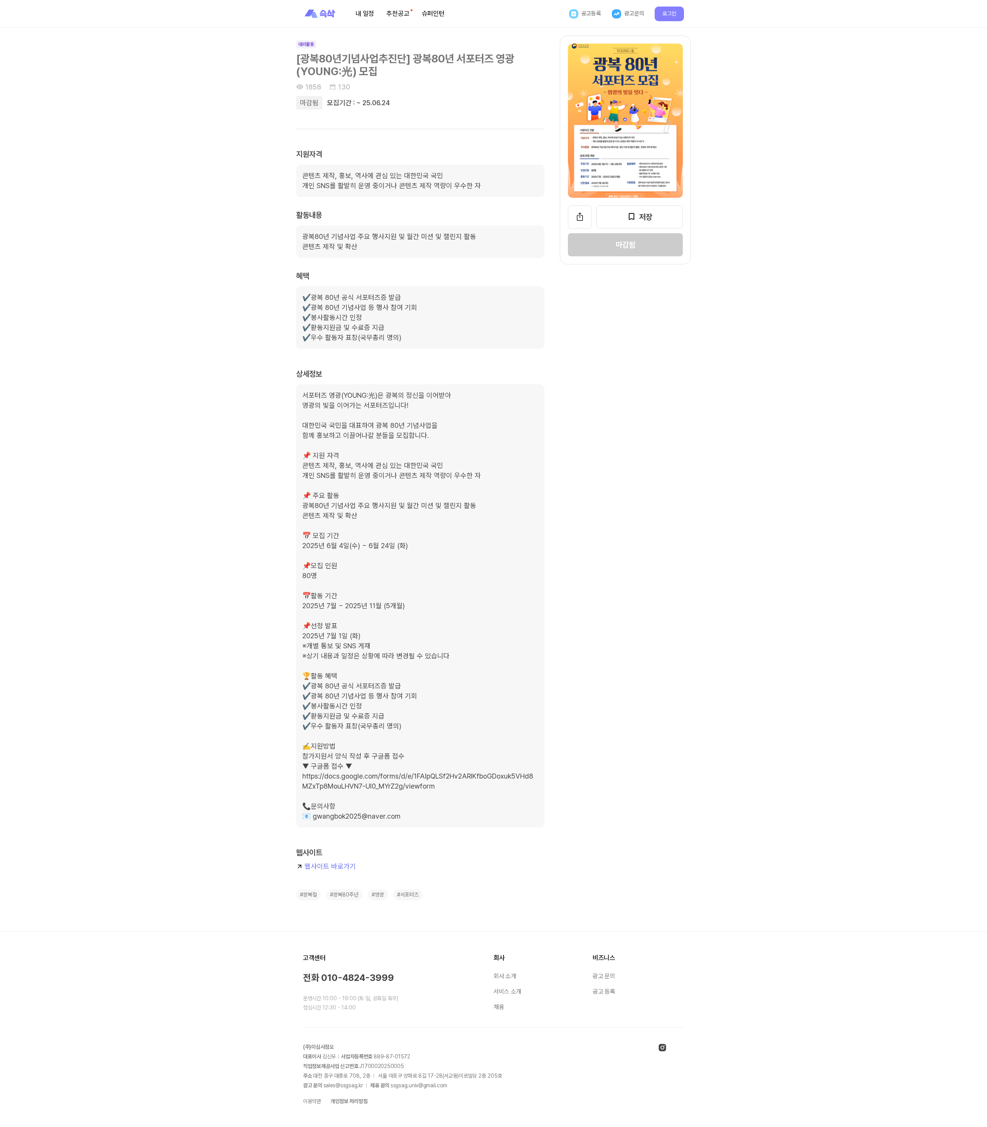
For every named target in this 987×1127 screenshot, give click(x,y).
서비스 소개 (507, 991)
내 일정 (364, 13)
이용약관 (312, 1101)
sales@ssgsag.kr (343, 1085)
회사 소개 (505, 976)
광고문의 (634, 13)
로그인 (669, 13)
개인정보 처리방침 (348, 1101)
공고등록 (591, 13)
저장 (645, 217)
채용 (499, 1007)
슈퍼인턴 (433, 13)
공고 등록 (604, 991)
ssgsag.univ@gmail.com (419, 1085)
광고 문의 (604, 976)
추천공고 (397, 13)
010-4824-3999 (357, 977)
